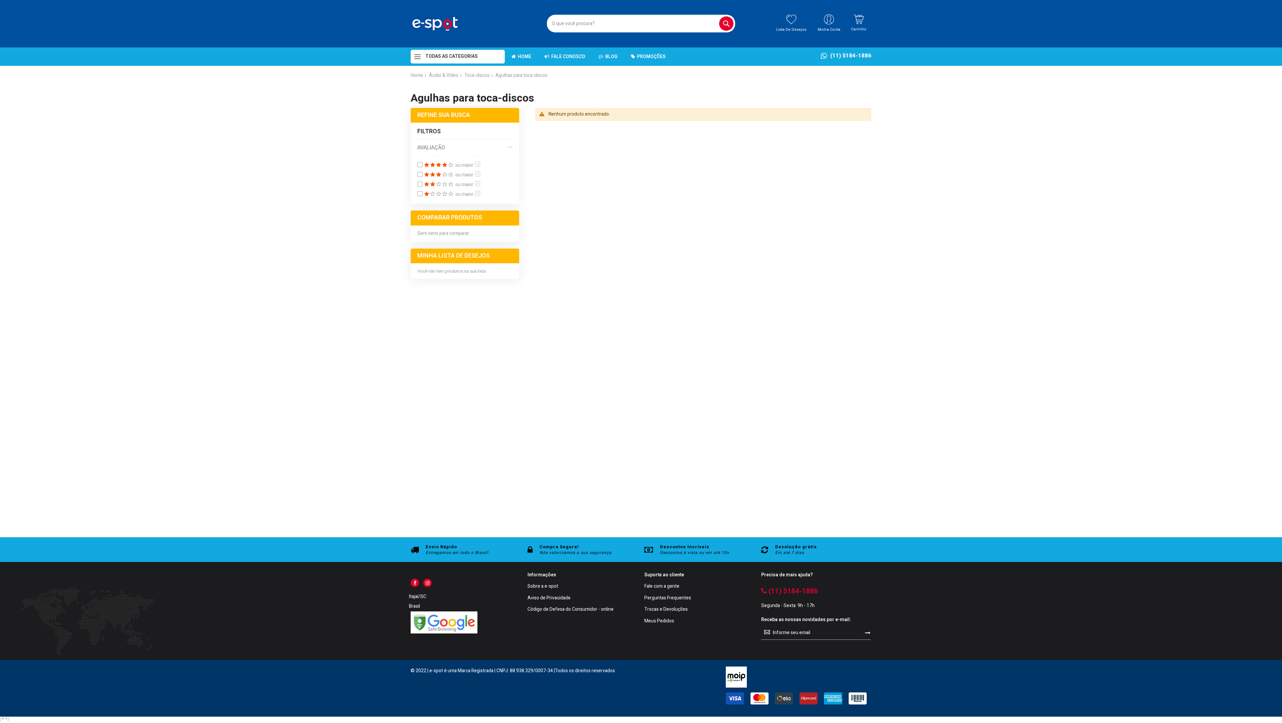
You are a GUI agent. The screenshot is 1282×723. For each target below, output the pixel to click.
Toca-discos (476, 75)
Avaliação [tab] (431, 148)
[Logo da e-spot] (436, 23)
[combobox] (641, 23)
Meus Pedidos (659, 621)
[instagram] (427, 583)
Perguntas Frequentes (667, 598)
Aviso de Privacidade (549, 598)
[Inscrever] (867, 632)
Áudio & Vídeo (443, 75)
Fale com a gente (661, 586)
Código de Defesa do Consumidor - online (570, 609)
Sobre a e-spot (542, 586)
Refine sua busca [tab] (443, 115)
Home (417, 75)
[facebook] (415, 583)
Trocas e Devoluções (666, 609)
